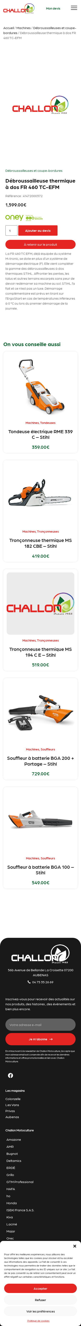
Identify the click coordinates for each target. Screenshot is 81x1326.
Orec (10, 1238)
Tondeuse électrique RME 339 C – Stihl (40, 434)
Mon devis (53, 8)
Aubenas (12, 1117)
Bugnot (12, 1153)
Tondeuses (47, 423)
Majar (10, 1231)
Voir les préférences (40, 1311)
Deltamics (13, 1161)
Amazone (13, 1139)
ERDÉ (10, 1168)
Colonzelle (13, 1099)
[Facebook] (10, 1075)
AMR (10, 1146)
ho (8, 1196)
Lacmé (11, 1224)
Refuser (40, 1300)
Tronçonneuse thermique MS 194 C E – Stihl (40, 652)
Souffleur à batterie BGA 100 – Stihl (40, 869)
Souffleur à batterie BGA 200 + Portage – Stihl (40, 760)
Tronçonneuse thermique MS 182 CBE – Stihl (40, 543)
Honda (11, 1203)
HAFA (10, 1189)
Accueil (8, 28)
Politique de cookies (38, 1320)
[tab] (40, 244)
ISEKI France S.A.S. (20, 1210)
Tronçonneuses (48, 531)
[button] (75, 1246)
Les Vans (12, 1105)
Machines (23, 28)
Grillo (10, 1175)
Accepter (40, 1288)
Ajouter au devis (38, 230)
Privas (10, 1111)
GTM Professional (19, 1182)
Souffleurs (48, 749)
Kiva (9, 1217)
